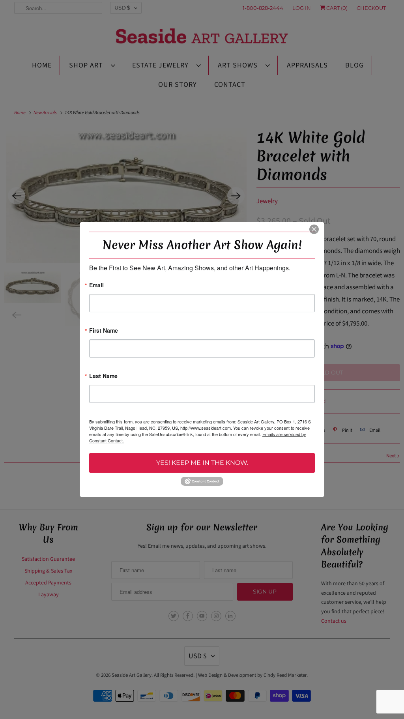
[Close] (314, 229)
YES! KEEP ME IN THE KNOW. (202, 462)
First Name (103, 331)
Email (96, 285)
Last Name (103, 376)
